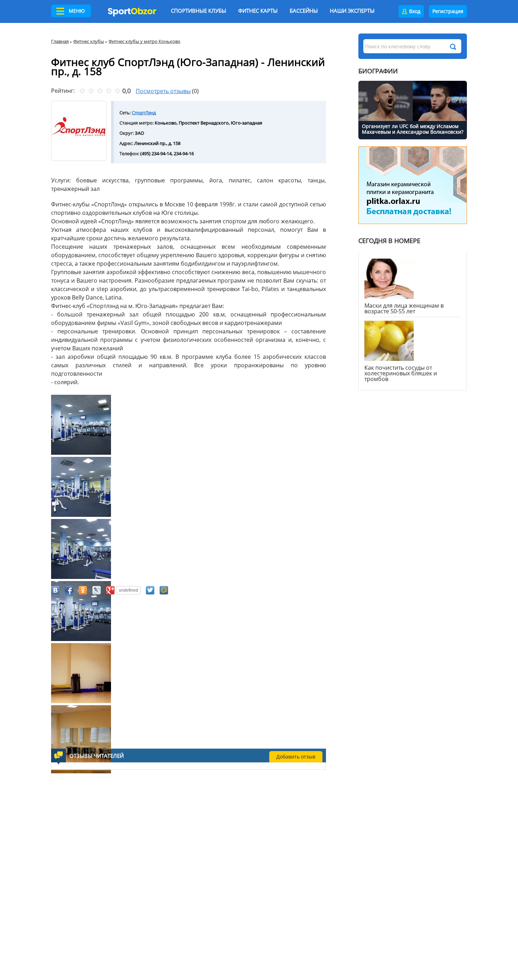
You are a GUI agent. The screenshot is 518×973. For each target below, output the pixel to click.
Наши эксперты (352, 10)
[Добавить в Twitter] (150, 590)
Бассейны (304, 10)
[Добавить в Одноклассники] (83, 590)
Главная (60, 41)
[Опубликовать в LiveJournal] (96, 590)
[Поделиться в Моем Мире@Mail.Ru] (164, 590)
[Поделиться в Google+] (110, 590)
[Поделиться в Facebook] (69, 590)
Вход (414, 11)
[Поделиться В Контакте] (55, 590)
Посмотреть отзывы (163, 91)
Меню (77, 10)
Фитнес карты (258, 10)
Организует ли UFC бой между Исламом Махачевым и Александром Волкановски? (412, 129)
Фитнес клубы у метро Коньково (144, 41)
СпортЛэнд (144, 112)
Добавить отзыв (295, 756)
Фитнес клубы (88, 41)
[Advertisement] (153, 676)
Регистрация (447, 11)
